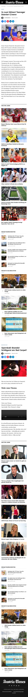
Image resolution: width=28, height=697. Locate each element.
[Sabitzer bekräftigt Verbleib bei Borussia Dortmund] (14, 135)
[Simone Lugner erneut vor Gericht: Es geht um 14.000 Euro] (14, 452)
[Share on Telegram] (13, 21)
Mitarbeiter (8, 17)
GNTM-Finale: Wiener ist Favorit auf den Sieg (13, 520)
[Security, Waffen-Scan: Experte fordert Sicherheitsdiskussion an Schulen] (4, 251)
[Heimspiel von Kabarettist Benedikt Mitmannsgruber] (4, 264)
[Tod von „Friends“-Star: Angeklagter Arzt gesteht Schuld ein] (14, 472)
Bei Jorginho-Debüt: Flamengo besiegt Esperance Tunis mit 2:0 (11, 223)
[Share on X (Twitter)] (5, 21)
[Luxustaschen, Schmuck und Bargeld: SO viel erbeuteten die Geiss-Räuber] (14, 549)
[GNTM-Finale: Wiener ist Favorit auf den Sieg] (14, 512)
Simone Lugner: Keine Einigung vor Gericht (12, 539)
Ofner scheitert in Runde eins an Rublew (12, 184)
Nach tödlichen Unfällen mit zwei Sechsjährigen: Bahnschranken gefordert (16, 312)
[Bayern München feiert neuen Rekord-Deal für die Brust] (14, 115)
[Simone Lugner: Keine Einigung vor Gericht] (14, 530)
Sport (2, 9)
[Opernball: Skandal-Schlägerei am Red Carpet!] (14, 368)
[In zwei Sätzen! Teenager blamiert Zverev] (14, 33)
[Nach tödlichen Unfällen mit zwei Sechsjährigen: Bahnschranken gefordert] (14, 303)
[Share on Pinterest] (8, 21)
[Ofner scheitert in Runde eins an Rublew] (14, 175)
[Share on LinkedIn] (10, 21)
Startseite (3, 6)
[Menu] (2, 2)
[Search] (26, 2)
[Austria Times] (14, 2)
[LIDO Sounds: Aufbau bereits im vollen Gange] (14, 281)
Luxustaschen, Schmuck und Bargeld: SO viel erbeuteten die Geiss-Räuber (13, 558)
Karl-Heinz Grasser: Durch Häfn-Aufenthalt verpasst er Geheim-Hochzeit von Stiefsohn (13, 501)
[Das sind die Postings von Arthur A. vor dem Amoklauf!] (4, 258)
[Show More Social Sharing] (16, 21)
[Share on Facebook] (2, 21)
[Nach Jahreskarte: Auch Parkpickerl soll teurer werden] (14, 324)
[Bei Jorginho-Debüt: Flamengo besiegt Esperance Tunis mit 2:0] (14, 213)
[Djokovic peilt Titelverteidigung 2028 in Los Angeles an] (14, 155)
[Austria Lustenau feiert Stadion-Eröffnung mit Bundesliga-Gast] (14, 194)
